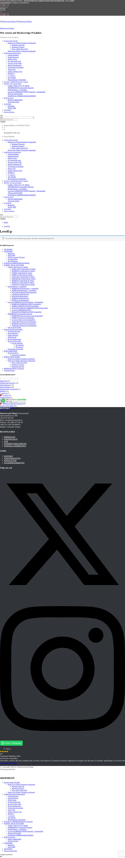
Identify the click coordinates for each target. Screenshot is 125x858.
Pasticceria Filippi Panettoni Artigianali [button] (22, 43)
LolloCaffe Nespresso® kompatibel (24, 322)
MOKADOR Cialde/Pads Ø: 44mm (23, 279)
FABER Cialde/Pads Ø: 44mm (22, 273)
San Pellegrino (13, 261)
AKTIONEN (7, 110)
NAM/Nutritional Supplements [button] (12, 53)
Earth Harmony (13, 57)
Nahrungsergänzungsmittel (13, 329)
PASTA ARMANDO (15, 100)
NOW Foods (12, 59)
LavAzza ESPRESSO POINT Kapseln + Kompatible (26, 92)
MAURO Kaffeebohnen (20, 296)
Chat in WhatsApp (13, 743)
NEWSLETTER (10, 460)
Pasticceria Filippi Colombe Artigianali (22, 51)
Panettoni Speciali (18, 45)
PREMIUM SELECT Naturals (14, 368)
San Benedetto (13, 259)
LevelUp (6, 395)
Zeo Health (12, 78)
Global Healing (13, 55)
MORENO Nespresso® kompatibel (24, 324)
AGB (6, 441)
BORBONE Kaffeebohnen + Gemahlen (25, 288)
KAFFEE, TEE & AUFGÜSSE (14, 265)
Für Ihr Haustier (17, 343)
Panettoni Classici (18, 47)
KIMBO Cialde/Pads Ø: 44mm (22, 275)
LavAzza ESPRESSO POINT (21, 310)
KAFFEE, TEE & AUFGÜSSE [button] (12, 84)
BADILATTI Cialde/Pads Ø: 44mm (24, 269)
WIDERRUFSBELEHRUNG (15, 444)
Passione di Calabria (19, 355)
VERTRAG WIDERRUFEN (15, 446)
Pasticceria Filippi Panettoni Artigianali (21, 361)
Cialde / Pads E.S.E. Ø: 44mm (18, 86)
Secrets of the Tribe (15, 63)
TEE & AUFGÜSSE (15, 94)
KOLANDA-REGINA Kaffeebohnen (24, 292)
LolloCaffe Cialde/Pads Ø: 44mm (23, 277)
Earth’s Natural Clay (15, 72)
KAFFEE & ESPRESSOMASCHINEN (22, 96)
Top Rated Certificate (8, 763)
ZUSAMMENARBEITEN (14, 463)
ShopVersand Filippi (7, 28)
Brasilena (11, 106)
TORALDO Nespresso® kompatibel (24, 326)
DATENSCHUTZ (11, 439)
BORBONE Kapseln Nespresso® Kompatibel (27, 316)
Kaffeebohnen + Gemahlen (17, 90)
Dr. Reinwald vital (14, 61)
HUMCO (11, 74)
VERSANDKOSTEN (12, 458)
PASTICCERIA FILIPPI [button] (11, 41)
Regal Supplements (14, 65)
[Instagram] (62, 739)
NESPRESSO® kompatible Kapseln (21, 88)
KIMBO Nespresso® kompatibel (23, 318)
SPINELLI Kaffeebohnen (20, 300)
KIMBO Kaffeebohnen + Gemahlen (24, 290)
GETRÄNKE (8, 251)
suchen (3, 121)
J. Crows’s (11, 76)
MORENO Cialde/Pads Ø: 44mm (23, 281)
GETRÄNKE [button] (7, 104)
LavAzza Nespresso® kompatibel (23, 320)
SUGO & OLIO (13, 102)
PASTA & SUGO (9, 837)
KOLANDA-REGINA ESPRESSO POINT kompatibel (30, 308)
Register (12, 136)
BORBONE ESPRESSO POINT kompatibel (26, 304)
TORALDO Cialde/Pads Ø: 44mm (23, 285)
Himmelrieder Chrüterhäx (17, 80)
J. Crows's (3, 393)
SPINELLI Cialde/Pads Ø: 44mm (23, 283)
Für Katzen (19, 347)
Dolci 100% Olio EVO (20, 49)
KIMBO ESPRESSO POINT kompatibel (25, 306)
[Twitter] (62, 596)
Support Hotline (9, 125)
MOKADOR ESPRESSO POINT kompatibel (27, 312)
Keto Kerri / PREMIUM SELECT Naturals (16, 82)
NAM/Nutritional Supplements (14, 794)
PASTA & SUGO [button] (9, 98)
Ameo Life (12, 69)
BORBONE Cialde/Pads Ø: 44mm (23, 271)
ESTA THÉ (12, 108)
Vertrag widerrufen (9, 112)
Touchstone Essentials (15, 67)
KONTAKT (8, 456)
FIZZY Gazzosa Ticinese (16, 257)
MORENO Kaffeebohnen (20, 298)
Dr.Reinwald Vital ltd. (7, 383)
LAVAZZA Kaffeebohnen (20, 294)
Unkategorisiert (9, 370)
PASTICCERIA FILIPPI (12, 357)
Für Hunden (20, 345)
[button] (62, 10)
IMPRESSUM (9, 437)
